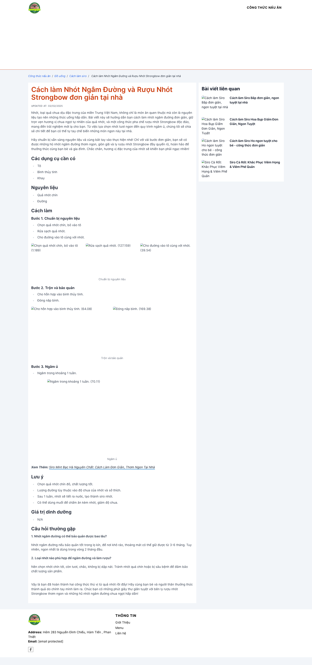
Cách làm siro (78, 76)
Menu (119, 628)
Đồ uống (60, 76)
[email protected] (50, 641)
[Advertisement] (156, 42)
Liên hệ (120, 633)
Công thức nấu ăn (39, 76)
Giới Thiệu (122, 622)
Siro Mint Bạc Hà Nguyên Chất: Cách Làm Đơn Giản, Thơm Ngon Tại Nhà (102, 467)
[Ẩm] (30, 649)
